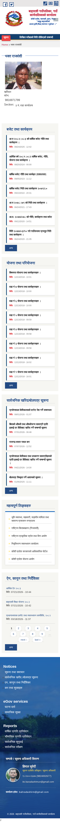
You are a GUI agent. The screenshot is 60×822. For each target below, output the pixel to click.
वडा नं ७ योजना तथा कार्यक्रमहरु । (25, 286)
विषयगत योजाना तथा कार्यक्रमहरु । (25, 272)
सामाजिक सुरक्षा (12, 712)
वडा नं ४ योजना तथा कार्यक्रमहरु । (25, 329)
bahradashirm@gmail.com (34, 792)
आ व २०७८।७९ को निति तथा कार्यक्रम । (28, 202)
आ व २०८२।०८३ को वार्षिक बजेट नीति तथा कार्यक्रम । (29, 140)
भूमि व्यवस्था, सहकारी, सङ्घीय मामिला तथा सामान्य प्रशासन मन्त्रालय (30, 519)
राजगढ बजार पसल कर (19, 441)
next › (24, 639)
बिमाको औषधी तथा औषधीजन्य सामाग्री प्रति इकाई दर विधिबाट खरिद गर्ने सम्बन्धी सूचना (28, 426)
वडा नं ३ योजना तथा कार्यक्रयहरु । (25, 343)
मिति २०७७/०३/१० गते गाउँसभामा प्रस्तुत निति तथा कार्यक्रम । (30, 233)
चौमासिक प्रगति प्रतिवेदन (18, 736)
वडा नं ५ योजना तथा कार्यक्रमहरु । (25, 315)
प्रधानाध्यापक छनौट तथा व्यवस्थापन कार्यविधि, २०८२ (28, 615)
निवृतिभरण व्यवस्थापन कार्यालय (25, 543)
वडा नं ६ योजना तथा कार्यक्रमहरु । (25, 301)
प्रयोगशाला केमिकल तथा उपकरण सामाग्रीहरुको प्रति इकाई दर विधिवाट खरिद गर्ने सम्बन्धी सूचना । (30, 459)
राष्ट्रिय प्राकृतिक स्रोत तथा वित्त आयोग (29, 536)
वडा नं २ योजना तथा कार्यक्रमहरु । (25, 357)
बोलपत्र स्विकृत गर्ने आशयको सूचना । (26, 477)
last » (37, 639)
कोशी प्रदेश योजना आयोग (23, 559)
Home (5, 44)
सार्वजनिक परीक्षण (13, 747)
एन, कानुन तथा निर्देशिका (17, 682)
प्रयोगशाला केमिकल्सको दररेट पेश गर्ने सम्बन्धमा (30, 409)
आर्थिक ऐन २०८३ (13, 588)
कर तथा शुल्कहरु (13, 687)
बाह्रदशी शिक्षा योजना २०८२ (18, 602)
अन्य (11, 248)
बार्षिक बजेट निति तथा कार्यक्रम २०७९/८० (28, 188)
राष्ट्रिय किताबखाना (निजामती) (25, 528)
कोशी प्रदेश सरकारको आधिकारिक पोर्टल (30, 551)
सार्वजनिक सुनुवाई (14, 741)
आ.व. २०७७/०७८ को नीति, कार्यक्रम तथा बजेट (30, 216)
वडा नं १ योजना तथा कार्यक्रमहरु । (25, 372)
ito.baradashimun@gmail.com (38, 781)
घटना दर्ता (10, 707)
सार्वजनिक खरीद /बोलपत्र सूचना (21, 677)
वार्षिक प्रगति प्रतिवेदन (16, 731)
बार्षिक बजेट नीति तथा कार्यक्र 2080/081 (27, 174)
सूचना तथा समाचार (14, 672)
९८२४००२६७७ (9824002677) (37, 776)
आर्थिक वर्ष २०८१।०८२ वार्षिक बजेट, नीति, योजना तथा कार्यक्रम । (28, 158)
